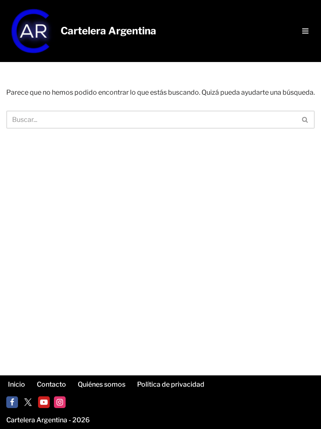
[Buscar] (305, 120)
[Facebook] (12, 402)
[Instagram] (60, 402)
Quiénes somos (101, 384)
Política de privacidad (170, 384)
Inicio (16, 384)
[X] (28, 402)
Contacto (51, 384)
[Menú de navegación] (305, 31)
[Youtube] (44, 402)
